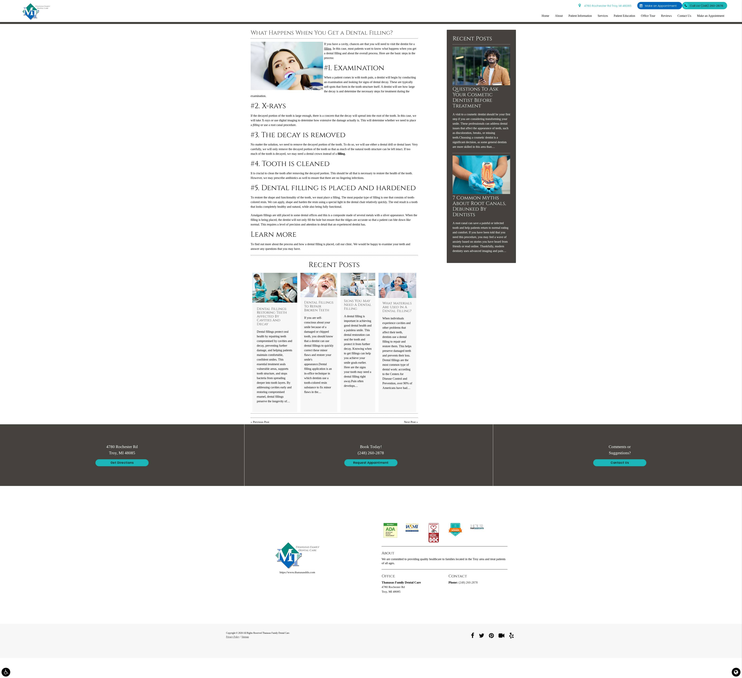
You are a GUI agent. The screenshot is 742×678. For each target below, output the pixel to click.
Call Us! (706, 6)
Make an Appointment (661, 6)
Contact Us (684, 16)
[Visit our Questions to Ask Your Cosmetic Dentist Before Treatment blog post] (481, 84)
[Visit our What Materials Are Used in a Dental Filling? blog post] (397, 285)
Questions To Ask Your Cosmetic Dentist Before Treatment (475, 97)
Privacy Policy (232, 636)
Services (603, 16)
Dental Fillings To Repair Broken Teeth (318, 306)
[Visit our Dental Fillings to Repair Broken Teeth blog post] (318, 285)
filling (327, 48)
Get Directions (122, 463)
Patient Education (624, 16)
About (559, 16)
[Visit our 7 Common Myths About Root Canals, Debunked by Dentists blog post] (481, 193)
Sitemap (245, 636)
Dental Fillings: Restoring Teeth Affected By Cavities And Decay (272, 317)
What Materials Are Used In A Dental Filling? (397, 307)
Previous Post (261, 422)
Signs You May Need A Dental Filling (357, 305)
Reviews (666, 16)
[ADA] (390, 530)
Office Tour (648, 16)
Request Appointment (371, 463)
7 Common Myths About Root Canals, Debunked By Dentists (479, 206)
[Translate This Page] (736, 672)
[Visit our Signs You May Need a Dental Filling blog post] (357, 284)
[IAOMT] (412, 527)
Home (545, 16)
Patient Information (580, 16)
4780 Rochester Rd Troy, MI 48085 (607, 6)
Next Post (410, 422)
